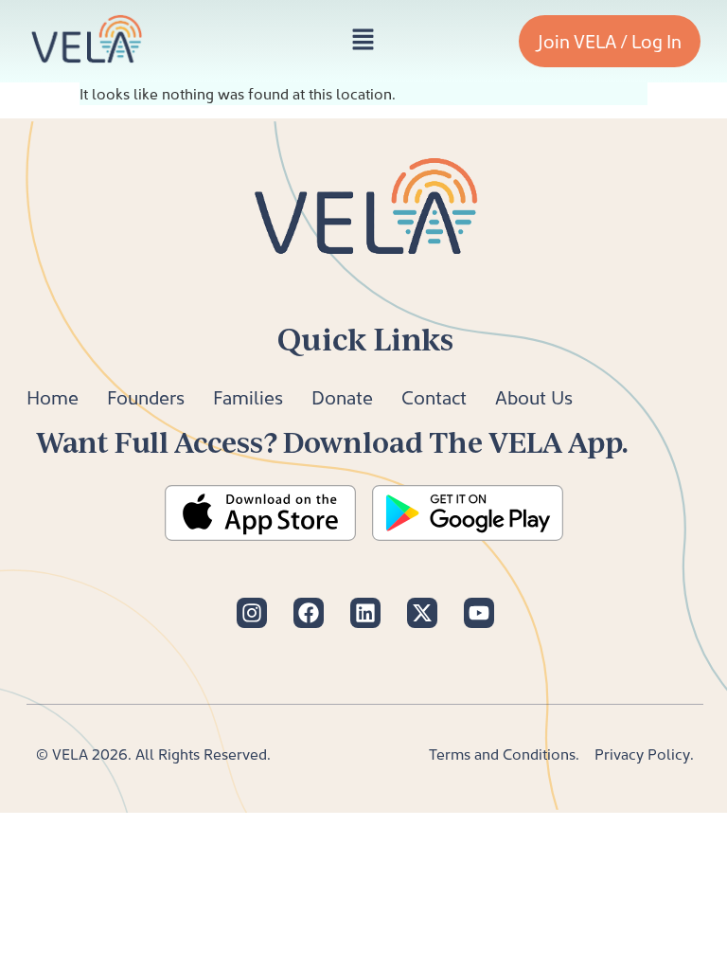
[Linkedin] (365, 613)
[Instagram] (252, 613)
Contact (434, 397)
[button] (362, 41)
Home (53, 397)
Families (248, 397)
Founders (146, 397)
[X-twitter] (422, 613)
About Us (534, 397)
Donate (342, 397)
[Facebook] (308, 613)
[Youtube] (479, 613)
